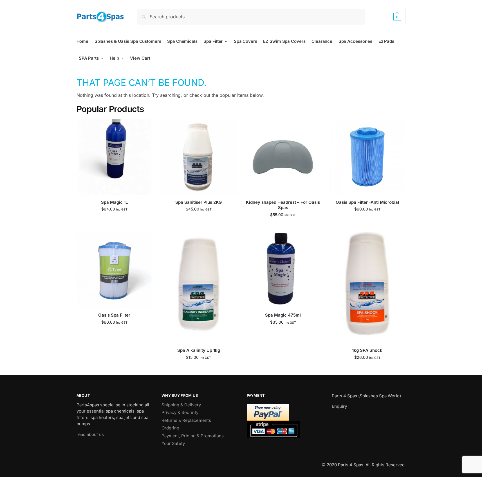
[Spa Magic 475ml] (283, 270)
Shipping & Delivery (181, 404)
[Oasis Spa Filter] (115, 270)
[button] (390, 16)
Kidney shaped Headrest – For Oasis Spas (283, 205)
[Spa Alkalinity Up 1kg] (199, 287)
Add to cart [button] (114, 220)
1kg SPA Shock (367, 350)
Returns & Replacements (186, 420)
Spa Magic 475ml (283, 315)
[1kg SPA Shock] (367, 287)
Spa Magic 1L (114, 202)
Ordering (170, 428)
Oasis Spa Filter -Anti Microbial (367, 202)
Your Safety (173, 443)
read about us (90, 434)
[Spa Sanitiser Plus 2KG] (199, 157)
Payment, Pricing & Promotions (193, 435)
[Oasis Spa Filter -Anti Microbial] (367, 157)
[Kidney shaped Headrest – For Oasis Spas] (283, 157)
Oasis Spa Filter (114, 315)
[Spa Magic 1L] (115, 157)
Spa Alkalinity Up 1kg (198, 350)
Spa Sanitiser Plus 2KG (198, 202)
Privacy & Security (180, 412)
